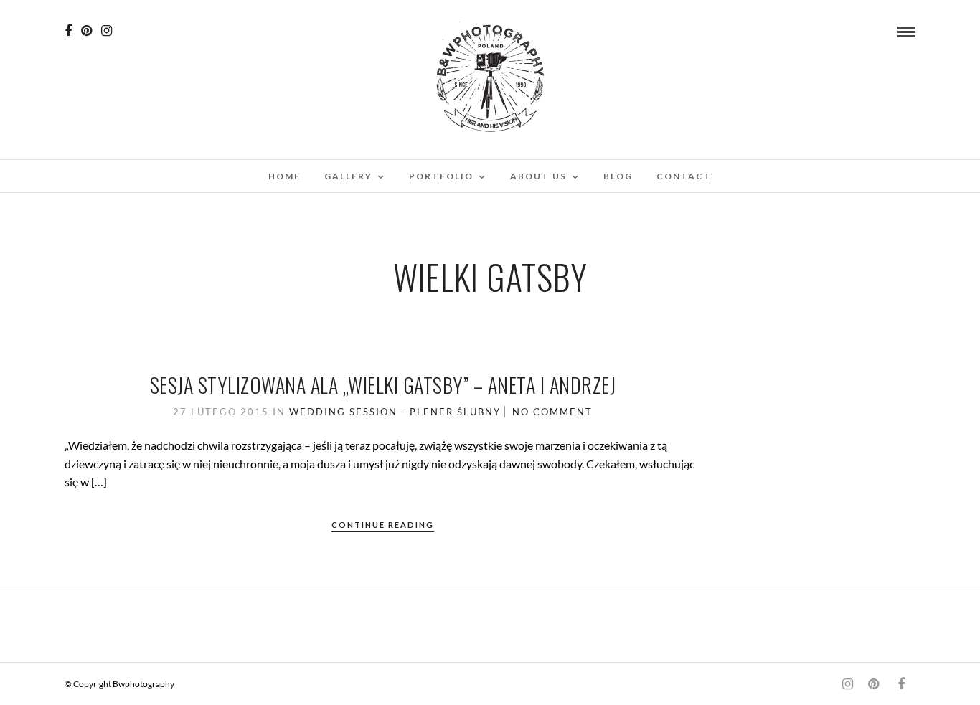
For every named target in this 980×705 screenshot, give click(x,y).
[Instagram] (106, 30)
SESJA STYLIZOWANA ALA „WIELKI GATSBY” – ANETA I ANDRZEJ (383, 384)
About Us (538, 176)
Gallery (348, 176)
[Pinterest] (86, 30)
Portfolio (441, 176)
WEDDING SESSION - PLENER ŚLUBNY (395, 411)
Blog (618, 176)
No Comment (552, 411)
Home (284, 176)
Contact (684, 176)
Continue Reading (382, 524)
